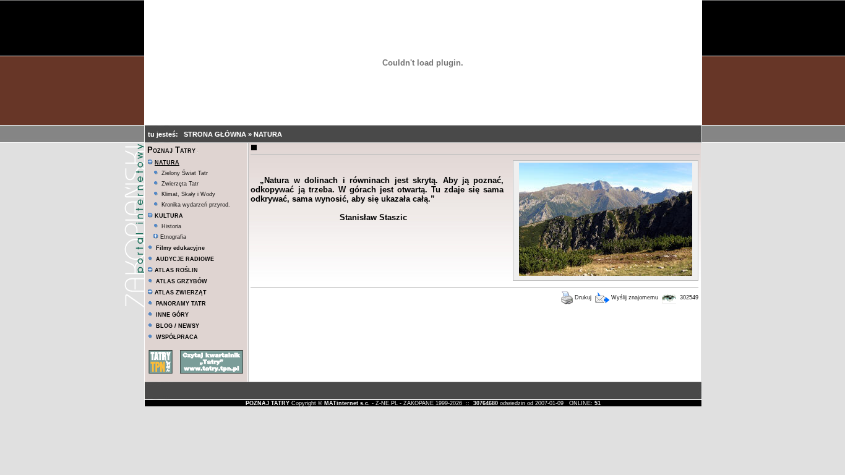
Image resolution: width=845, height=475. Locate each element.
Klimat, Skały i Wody (188, 194)
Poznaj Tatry (171, 150)
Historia (171, 226)
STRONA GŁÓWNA (216, 134)
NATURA (268, 134)
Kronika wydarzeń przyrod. (195, 205)
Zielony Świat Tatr (184, 173)
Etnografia (172, 237)
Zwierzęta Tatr (180, 184)
